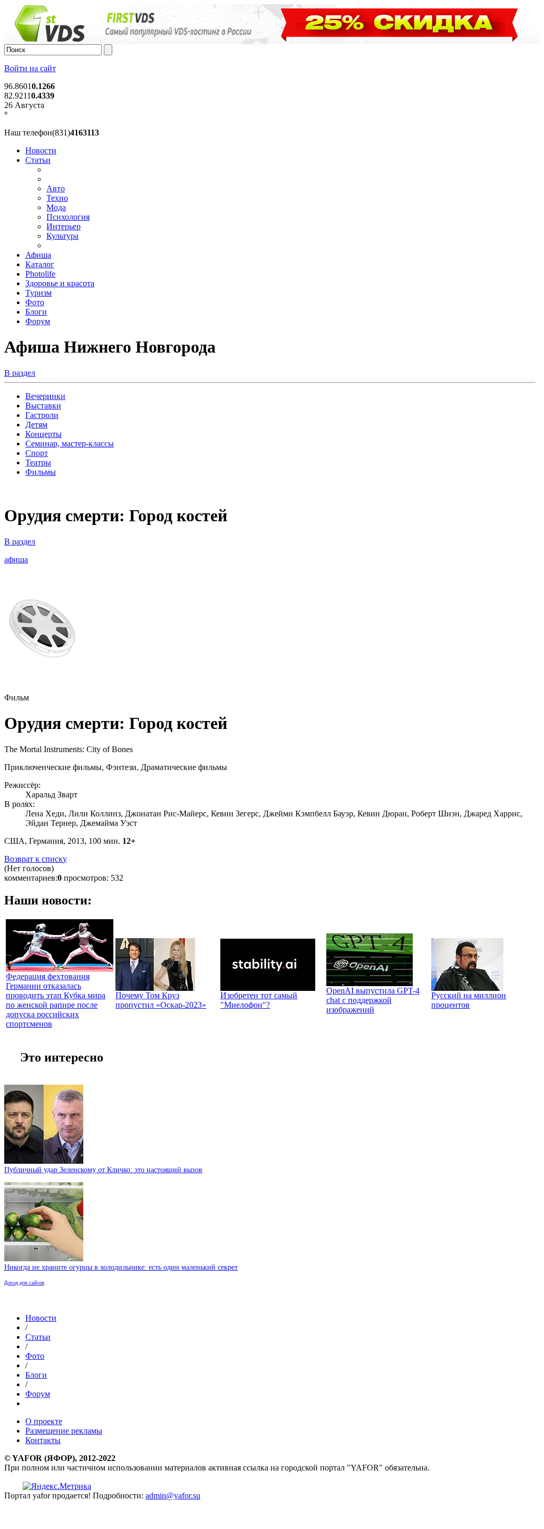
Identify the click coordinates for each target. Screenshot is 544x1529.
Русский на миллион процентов (468, 1000)
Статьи (38, 159)
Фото (34, 302)
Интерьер (63, 226)
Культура (62, 235)
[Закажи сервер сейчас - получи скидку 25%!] (274, 41)
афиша (16, 559)
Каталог (39, 264)
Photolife (40, 273)
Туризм (38, 292)
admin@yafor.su (172, 1495)
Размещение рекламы (63, 1430)
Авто (55, 188)
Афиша (38, 254)
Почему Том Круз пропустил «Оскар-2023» (160, 1000)
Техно (57, 197)
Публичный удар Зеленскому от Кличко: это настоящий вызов (103, 1170)
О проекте (43, 1421)
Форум (37, 321)
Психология (68, 216)
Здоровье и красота (59, 283)
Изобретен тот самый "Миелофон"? (258, 1000)
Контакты (43, 1440)
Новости (40, 150)
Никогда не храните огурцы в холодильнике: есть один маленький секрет (121, 1267)
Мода (56, 207)
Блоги (36, 311)
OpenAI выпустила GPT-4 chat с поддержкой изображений (373, 1000)
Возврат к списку (35, 858)
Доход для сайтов (24, 1282)
